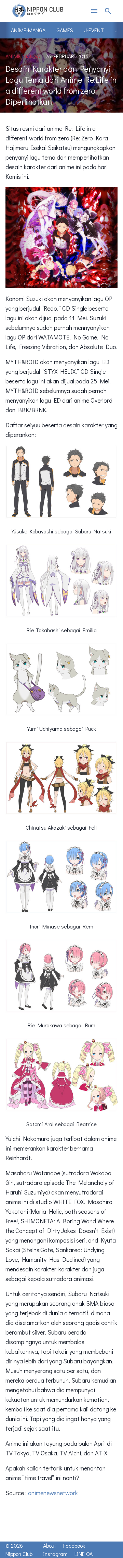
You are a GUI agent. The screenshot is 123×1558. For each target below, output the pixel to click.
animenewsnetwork (53, 1493)
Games (64, 30)
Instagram (55, 1553)
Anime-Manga (28, 30)
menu (94, 11)
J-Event (94, 30)
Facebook (74, 1545)
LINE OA (83, 1553)
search (108, 11)
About (49, 1545)
